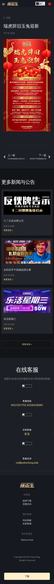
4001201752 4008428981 (27, 405)
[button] (3, 4)
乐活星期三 (10, 318)
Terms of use (27, 540)
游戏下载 (27, 500)
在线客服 (27, 523)
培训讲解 (27, 520)
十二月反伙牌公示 (14, 220)
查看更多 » (8, 230)
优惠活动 (27, 504)
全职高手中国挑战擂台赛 (17, 269)
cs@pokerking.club (27, 462)
